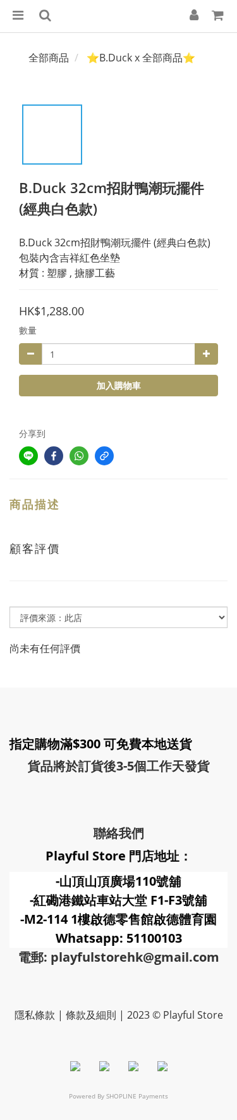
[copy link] (104, 455)
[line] (28, 455)
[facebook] (53, 455)
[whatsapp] (79, 455)
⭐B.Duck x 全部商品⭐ (141, 58)
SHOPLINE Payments (137, 1096)
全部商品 (48, 58)
